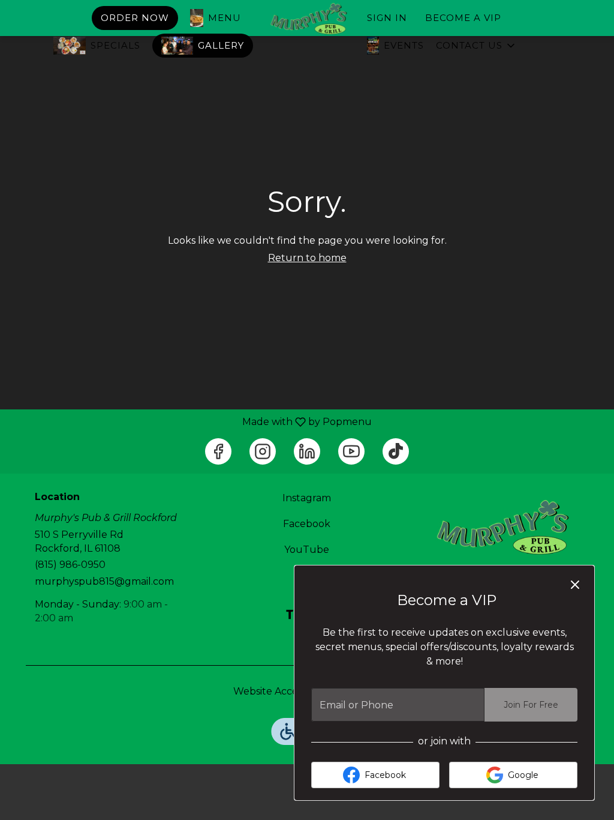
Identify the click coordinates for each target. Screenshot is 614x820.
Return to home (307, 258)
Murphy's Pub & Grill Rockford (500, 528)
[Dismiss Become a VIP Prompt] (575, 584)
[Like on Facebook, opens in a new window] (218, 451)
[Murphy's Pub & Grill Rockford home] (307, 19)
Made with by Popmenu (190, 421)
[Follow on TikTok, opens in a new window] (396, 451)
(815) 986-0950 (70, 564)
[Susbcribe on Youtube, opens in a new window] (351, 451)
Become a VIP (463, 17)
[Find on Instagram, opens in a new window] (262, 451)
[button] (476, 46)
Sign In (387, 17)
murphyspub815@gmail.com (104, 581)
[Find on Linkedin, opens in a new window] (307, 451)
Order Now (135, 17)
